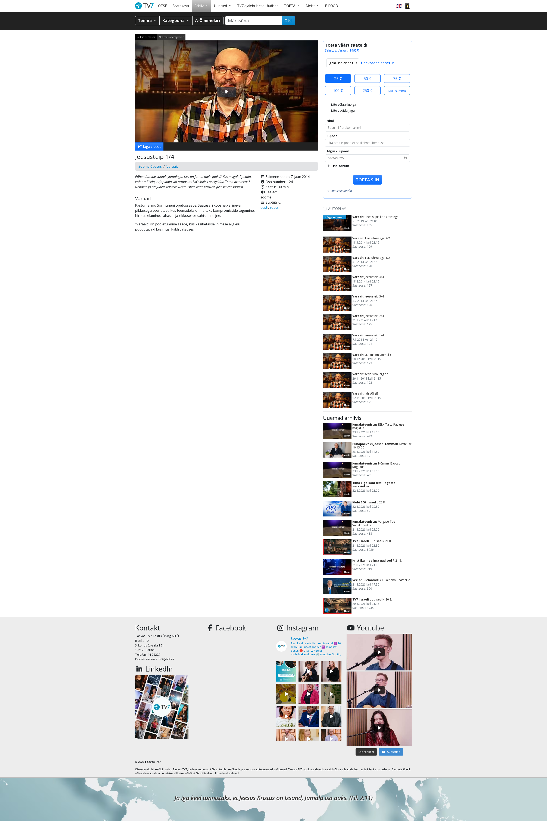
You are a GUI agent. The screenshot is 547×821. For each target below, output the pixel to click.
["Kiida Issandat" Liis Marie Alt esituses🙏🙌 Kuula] (331, 671)
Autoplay (337, 208)
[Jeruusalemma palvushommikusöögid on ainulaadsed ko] (308, 716)
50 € (367, 78)
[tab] (342, 62)
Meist (310, 5)
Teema (145, 20)
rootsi (274, 207)
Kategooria (174, 20)
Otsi (288, 20)
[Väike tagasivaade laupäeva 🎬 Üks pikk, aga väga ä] (331, 694)
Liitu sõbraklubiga (343, 104)
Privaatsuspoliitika (339, 191)
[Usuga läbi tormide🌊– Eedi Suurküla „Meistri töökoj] (331, 739)
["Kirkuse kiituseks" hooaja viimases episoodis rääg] (308, 694)
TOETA (290, 5)
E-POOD (331, 5)
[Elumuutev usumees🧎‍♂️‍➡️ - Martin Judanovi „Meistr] (286, 739)
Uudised (220, 5)
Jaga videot (151, 146)
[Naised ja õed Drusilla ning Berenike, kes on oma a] (286, 716)
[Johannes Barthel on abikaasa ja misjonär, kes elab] (331, 716)
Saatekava (180, 5)
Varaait (172, 166)
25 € (338, 78)
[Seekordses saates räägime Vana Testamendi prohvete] (308, 739)
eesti (264, 207)
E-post (332, 136)
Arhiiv (199, 5)
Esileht (145, 6)
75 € (397, 78)
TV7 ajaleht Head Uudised (257, 5)
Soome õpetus (150, 166)
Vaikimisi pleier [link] (146, 37)
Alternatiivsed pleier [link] (171, 37)
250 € (367, 90)
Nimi (330, 121)
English (399, 6)
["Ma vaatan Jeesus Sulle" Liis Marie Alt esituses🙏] (308, 671)
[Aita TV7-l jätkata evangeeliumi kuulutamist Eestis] (286, 671)
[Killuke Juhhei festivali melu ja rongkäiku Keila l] (286, 694)
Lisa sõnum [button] (340, 166)
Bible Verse (407, 6)
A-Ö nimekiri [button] (207, 20)
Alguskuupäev (338, 151)
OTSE (162, 5)
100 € (338, 90)
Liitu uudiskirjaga (343, 110)
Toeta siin (367, 180)
